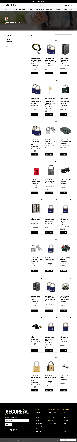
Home (6, 9)
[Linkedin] (14, 430)
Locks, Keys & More (36, 67)
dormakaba (66, 420)
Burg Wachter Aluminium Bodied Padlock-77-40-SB (51, 140)
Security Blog (38, 415)
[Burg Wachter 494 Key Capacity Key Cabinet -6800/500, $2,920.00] (36, 208)
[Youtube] (8, 430)
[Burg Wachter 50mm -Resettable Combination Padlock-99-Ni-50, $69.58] (51, 366)
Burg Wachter (35, 65)
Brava (65, 423)
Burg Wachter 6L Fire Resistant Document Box (65, 140)
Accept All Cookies (71, 440)
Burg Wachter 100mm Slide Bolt (64, 376)
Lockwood (65, 428)
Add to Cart (34, 73)
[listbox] (66, 36)
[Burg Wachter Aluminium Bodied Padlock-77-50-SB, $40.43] (36, 248)
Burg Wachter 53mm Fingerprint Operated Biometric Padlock (49, 181)
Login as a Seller (52, 417)
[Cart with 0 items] (71, 5)
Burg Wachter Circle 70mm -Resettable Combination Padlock (64, 298)
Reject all (63, 440)
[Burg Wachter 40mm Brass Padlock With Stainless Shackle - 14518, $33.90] (65, 208)
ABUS (65, 417)
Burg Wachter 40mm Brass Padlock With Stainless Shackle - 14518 (64, 220)
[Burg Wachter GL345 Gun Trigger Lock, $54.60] (65, 248)
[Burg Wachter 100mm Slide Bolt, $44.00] (65, 366)
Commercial (12, 9)
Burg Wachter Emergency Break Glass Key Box (36, 180)
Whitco (65, 431)
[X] (16, 430)
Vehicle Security (30, 9)
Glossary (37, 428)
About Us (37, 417)
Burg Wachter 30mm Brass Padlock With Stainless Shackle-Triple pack (36, 142)
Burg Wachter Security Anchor (35, 336)
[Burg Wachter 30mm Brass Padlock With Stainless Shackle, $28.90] (51, 208)
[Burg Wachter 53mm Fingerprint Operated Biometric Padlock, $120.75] (51, 170)
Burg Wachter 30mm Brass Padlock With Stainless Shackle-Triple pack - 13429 (50, 61)
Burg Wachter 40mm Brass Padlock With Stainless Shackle (49, 259)
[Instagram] (11, 430)
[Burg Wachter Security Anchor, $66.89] (36, 326)
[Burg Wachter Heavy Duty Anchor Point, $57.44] (65, 170)
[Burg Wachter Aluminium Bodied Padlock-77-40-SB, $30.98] (51, 130)
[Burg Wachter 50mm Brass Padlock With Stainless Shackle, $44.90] (65, 326)
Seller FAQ (51, 420)
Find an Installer (39, 423)
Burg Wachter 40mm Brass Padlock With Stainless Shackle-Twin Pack (50, 298)
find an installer (68, 9)
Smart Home (39, 9)
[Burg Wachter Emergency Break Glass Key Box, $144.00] (36, 170)
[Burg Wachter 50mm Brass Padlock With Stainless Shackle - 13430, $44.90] (51, 326)
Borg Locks (66, 426)
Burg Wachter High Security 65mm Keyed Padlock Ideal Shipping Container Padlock (65, 101)
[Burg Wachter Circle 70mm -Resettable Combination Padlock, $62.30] (65, 287)
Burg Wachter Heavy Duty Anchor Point (65, 180)
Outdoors (18, 9)
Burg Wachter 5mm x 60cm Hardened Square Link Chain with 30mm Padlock (36, 61)
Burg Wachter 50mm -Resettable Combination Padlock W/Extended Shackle (36, 378)
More (23, 9)
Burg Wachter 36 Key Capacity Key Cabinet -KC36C (65, 60)
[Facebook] (6, 430)
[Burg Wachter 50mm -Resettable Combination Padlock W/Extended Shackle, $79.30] (36, 366)
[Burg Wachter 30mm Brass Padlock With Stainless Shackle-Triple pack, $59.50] (36, 130)
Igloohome (65, 415)
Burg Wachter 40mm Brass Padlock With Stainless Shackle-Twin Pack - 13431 (36, 101)
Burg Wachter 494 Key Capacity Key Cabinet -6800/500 (35, 219)
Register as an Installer (53, 415)
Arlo (64, 412)
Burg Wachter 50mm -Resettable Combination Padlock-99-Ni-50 (50, 377)
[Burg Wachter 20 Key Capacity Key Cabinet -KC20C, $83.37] (36, 287)
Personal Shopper (39, 426)
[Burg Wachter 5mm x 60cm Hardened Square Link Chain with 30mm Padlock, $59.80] (36, 49)
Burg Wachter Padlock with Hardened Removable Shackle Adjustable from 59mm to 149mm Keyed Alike (50, 101)
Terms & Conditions (52, 423)
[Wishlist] (66, 5)
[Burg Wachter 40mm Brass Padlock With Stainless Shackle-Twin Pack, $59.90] (51, 287)
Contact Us (38, 412)
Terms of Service (39, 431)
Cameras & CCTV (58, 9)
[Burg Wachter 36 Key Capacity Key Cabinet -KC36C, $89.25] (65, 49)
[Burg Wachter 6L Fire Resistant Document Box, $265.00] (65, 130)
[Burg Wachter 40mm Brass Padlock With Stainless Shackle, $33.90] (51, 248)
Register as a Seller (52, 412)
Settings (56, 440)
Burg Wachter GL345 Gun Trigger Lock (65, 258)
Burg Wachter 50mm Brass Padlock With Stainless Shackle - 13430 (49, 338)
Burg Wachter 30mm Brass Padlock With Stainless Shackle (49, 219)
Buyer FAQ (38, 420)
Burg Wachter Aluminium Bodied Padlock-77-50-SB (36, 258)
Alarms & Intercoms (48, 9)
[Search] (61, 5)
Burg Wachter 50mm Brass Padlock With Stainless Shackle (64, 337)
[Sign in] (68, 5)
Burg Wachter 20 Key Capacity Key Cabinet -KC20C (36, 298)
